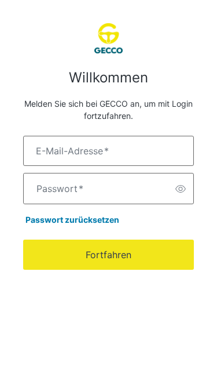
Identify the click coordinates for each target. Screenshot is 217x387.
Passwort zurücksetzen (72, 220)
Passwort (59, 188)
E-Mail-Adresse (72, 151)
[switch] (180, 188)
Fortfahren (108, 255)
